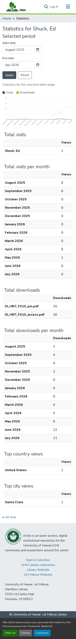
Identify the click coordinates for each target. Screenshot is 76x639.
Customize (42, 633)
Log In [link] (53, 6)
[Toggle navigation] (68, 7)
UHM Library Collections (38, 565)
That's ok (10, 633)
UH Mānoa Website (38, 574)
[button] (19, 7)
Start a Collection (38, 560)
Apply (9, 75)
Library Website (38, 570)
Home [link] (6, 18)
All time (9, 517)
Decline (25, 633)
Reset (24, 75)
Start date (9, 43)
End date (8, 58)
